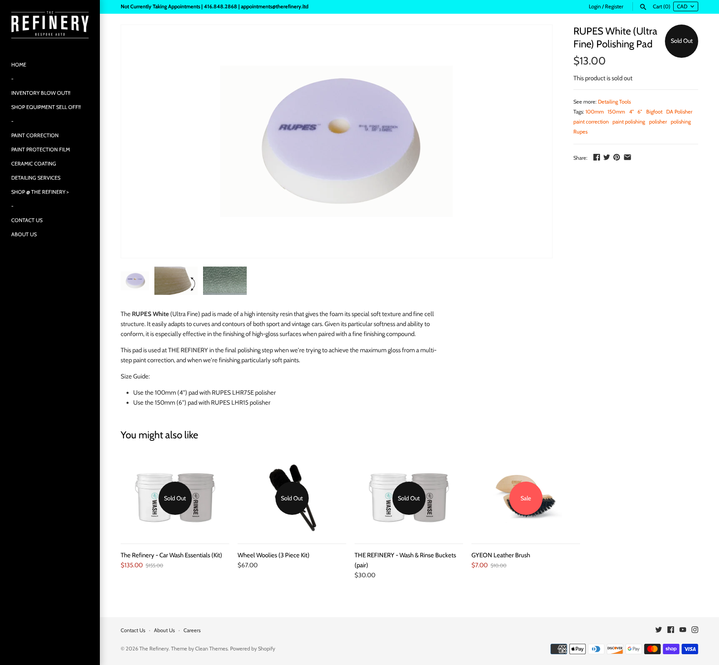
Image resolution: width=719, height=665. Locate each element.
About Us (24, 234)
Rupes (580, 132)
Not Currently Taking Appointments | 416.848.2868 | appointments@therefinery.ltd (214, 6)
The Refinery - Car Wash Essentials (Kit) (171, 555)
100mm (594, 112)
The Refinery (154, 648)
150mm (616, 112)
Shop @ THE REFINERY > (40, 192)
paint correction (591, 122)
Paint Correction (35, 135)
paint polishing (628, 122)
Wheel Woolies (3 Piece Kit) (274, 555)
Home (18, 65)
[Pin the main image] (616, 157)
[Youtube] (682, 631)
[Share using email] (627, 157)
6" (639, 112)
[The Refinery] (50, 24)
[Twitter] (658, 631)
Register (614, 6)
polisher (658, 122)
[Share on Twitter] (606, 157)
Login (595, 6)
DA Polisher (679, 112)
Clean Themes (211, 648)
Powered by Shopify (252, 648)
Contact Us (26, 220)
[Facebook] (670, 631)
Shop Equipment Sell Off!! (46, 107)
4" (631, 112)
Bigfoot (654, 112)
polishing (681, 122)
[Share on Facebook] (596, 157)
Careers (192, 630)
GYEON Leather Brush (500, 555)
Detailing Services (35, 178)
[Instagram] (695, 631)
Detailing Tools (614, 102)
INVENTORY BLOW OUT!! (40, 93)
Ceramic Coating (33, 164)
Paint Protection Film (40, 149)
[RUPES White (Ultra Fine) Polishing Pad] (336, 141)
